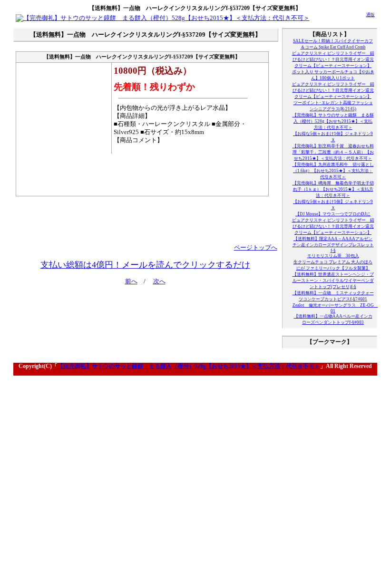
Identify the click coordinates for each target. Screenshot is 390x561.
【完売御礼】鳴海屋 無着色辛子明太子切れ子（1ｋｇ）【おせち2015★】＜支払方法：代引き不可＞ (333, 189)
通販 (370, 14)
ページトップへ (255, 247)
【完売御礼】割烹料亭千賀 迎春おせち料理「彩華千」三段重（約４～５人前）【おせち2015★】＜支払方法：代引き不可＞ (333, 152)
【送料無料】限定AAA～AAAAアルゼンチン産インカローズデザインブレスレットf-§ (333, 244)
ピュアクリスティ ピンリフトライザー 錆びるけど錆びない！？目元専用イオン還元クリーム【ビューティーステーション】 (333, 59)
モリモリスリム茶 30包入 (333, 255)
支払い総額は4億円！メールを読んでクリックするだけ (145, 265)
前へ (131, 281)
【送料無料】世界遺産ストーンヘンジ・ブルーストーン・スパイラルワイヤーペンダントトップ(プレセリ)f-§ (333, 280)
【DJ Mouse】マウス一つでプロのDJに (332, 214)
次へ (159, 281)
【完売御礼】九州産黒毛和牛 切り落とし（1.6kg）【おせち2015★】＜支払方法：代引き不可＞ (333, 170)
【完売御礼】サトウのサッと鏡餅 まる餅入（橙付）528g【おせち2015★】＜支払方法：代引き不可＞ (333, 121)
